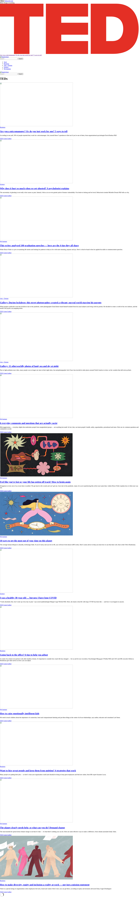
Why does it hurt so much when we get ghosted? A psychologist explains (34, 188)
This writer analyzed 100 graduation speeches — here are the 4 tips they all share (39, 245)
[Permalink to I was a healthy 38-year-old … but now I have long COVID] (36, 592)
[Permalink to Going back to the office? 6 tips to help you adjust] (36, 649)
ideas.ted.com (9, 1)
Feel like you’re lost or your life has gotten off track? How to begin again (35, 482)
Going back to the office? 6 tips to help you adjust (24, 655)
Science (6, 67)
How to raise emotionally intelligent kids (19, 713)
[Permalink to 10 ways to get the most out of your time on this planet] (36, 535)
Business (6, 64)
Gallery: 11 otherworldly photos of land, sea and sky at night (29, 366)
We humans (7, 69)
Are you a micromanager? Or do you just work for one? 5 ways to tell (21, 55)
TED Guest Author (5, 138)
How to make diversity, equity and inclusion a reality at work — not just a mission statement (44, 884)
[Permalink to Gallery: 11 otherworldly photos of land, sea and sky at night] (36, 360)
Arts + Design (8, 65)
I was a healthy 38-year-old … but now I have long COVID (28, 598)
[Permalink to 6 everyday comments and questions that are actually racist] (36, 417)
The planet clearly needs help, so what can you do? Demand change (32, 827)
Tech (5, 62)
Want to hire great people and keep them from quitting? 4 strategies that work (38, 770)
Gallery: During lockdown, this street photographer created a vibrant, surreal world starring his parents (50, 302)
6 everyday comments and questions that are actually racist (28, 423)
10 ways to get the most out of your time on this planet (26, 540)
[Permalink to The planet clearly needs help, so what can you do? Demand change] (36, 822)
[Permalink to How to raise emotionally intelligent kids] (36, 708)
